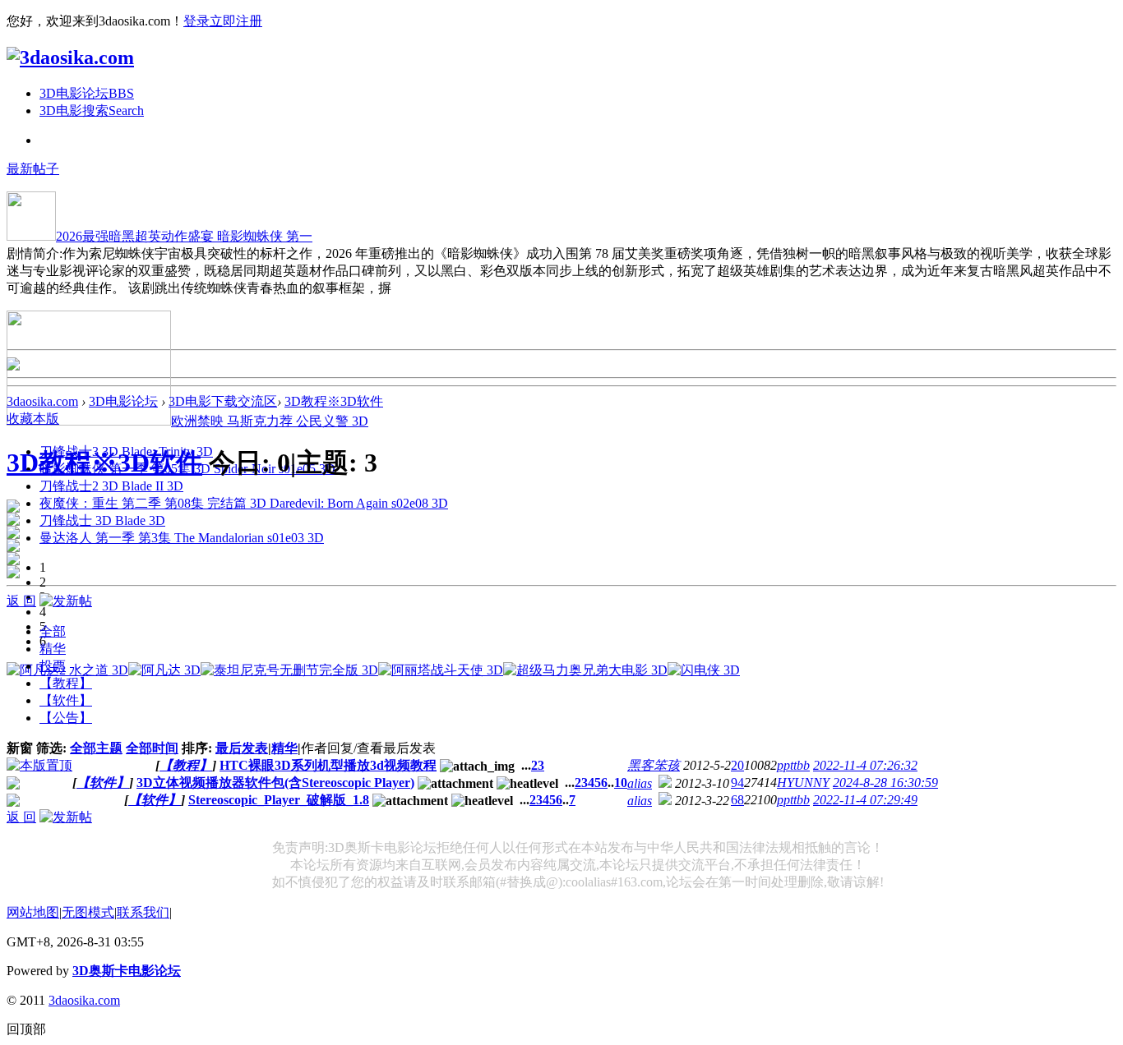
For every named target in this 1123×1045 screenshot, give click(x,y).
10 (620, 783)
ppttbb (793, 765)
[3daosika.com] (70, 57)
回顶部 (26, 1029)
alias (639, 783)
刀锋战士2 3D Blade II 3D (111, 486)
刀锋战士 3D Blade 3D (102, 520)
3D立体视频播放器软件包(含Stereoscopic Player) (275, 783)
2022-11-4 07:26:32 (865, 765)
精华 (284, 748)
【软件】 (102, 783)
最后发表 (241, 748)
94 (737, 783)
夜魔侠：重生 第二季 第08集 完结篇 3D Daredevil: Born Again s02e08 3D (243, 503)
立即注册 (236, 21)
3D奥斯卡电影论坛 (126, 971)
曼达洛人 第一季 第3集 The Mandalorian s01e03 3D (181, 538)
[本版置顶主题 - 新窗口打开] (39, 765)
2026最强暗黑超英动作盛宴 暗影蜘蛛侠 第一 (184, 236)
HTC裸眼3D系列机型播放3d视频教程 (328, 765)
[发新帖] (65, 601)
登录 (196, 21)
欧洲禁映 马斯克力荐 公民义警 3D (269, 421)
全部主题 (96, 748)
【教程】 (185, 765)
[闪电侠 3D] (704, 670)
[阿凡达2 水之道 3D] (67, 670)
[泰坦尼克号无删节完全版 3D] (289, 670)
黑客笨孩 (653, 765)
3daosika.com (42, 401)
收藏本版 (33, 419)
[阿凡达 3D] (164, 670)
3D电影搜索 (91, 110)
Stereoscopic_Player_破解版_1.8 (278, 800)
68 (737, 800)
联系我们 (143, 912)
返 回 (21, 601)
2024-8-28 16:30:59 (885, 783)
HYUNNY (803, 783)
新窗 (20, 748)
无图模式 (88, 912)
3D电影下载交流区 (223, 401)
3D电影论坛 (86, 93)
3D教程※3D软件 (333, 401)
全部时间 (152, 748)
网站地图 (33, 912)
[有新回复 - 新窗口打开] (13, 785)
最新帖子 (33, 169)
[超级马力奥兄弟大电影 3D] (585, 670)
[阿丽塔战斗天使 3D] (440, 670)
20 (737, 765)
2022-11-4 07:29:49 (865, 800)
